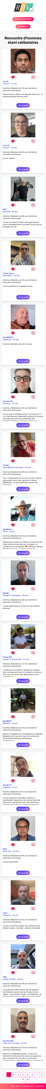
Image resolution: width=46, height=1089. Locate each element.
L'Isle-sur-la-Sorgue (11, 1043)
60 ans (15, 211)
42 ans (15, 403)
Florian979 (7, 657)
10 (28, 1079)
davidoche (7, 529)
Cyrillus (6, 465)
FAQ (12, 1086)
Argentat (6, 787)
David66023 (8, 337)
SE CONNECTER (23, 26)
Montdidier (7, 275)
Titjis (5, 977)
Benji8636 (7, 721)
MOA (5, 849)
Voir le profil (23, 105)
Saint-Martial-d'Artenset (13, 467)
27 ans (26, 659)
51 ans (11, 531)
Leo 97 (5, 81)
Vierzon (6, 147)
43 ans (24, 1043)
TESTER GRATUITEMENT (23, 19)
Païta (5, 531)
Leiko (5, 913)
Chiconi (6, 84)
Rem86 (6, 593)
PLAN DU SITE (28, 1086)
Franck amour (9, 273)
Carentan (6, 915)
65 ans (16, 851)
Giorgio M (7, 785)
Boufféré (6, 211)
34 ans (15, 723)
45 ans (17, 275)
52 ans (15, 915)
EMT (5, 209)
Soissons (6, 403)
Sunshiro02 (8, 401)
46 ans (20, 979)
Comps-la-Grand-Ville (12, 659)
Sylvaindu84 (8, 1041)
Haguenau (7, 339)
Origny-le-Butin (9, 979)
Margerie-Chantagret (12, 595)
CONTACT (40, 1086)
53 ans (14, 147)
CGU (18, 1086)
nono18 (6, 145)
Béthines (6, 723)
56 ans (16, 339)
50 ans (28, 467)
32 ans (14, 84)
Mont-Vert (7, 851)
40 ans (25, 595)
